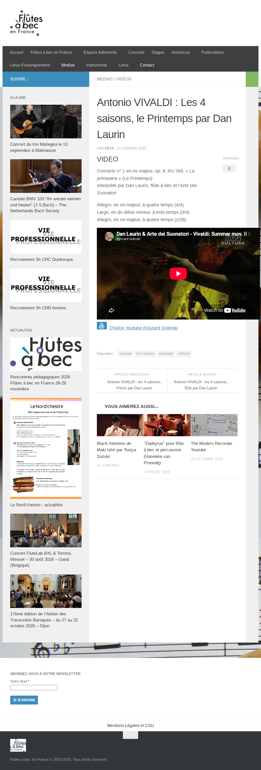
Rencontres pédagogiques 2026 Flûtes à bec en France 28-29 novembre (40, 383)
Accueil (16, 52)
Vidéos (124, 79)
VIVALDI (183, 353)
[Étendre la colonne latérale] (252, 79)
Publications (212, 52)
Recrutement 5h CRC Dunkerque (41, 259)
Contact (147, 65)
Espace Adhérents (100, 52)
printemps (166, 353)
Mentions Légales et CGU (130, 725)
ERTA (109, 148)
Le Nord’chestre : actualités (36, 504)
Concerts (136, 52)
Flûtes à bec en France (51, 52)
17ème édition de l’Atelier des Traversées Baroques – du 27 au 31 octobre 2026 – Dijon (44, 620)
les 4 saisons (145, 353)
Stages (158, 52)
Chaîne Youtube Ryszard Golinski (143, 327)
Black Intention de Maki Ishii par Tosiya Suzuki (116, 450)
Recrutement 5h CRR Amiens (38, 308)
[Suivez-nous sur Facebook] (78, 79)
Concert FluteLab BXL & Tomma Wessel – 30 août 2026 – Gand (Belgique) (40, 559)
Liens (123, 65)
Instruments (96, 65)
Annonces (181, 52)
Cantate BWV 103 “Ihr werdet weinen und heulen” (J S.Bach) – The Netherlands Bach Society (45, 204)
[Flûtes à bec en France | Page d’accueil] (130, 23)
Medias (68, 65)
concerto (126, 353)
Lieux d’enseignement (30, 65)
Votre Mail (19, 681)
